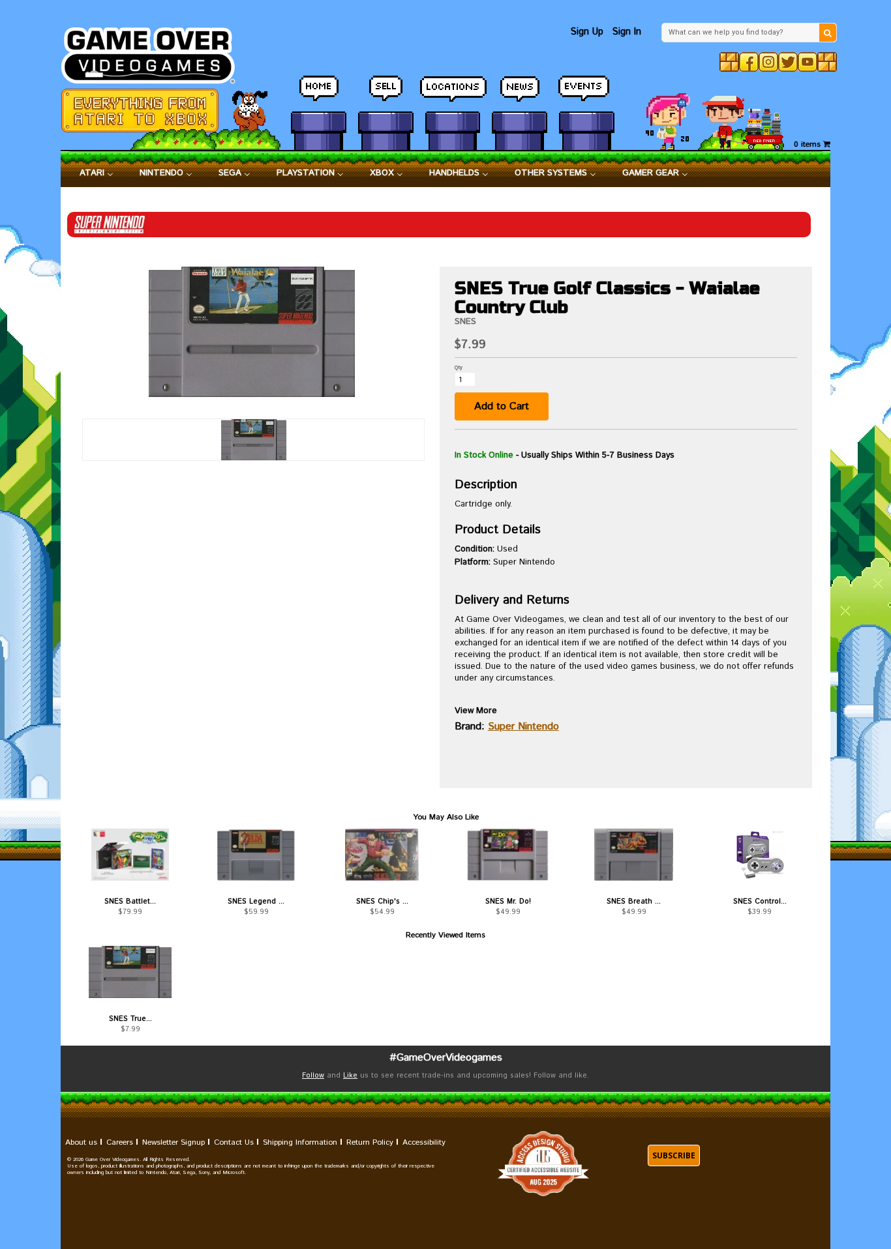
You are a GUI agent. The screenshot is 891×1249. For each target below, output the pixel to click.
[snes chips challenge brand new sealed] (382, 855)
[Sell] (386, 94)
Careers (119, 1142)
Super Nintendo (523, 726)
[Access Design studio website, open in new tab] (543, 1163)
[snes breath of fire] (634, 855)
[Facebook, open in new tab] (749, 62)
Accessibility (424, 1142)
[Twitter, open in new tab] (788, 62)
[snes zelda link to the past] (256, 855)
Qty (458, 367)
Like (350, 1075)
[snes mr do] (508, 855)
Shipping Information (300, 1142)
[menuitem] (97, 173)
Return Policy (369, 1142)
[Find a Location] (453, 94)
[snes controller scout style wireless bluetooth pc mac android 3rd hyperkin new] (760, 855)
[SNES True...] (130, 972)
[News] (519, 94)
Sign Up (587, 31)
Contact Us (234, 1142)
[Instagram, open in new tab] (768, 62)
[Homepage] (155, 52)
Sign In (626, 31)
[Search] (827, 32)
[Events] (587, 94)
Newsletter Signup (173, 1142)
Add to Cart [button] (501, 406)
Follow (313, 1075)
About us (81, 1142)
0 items (808, 144)
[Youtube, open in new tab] (807, 62)
